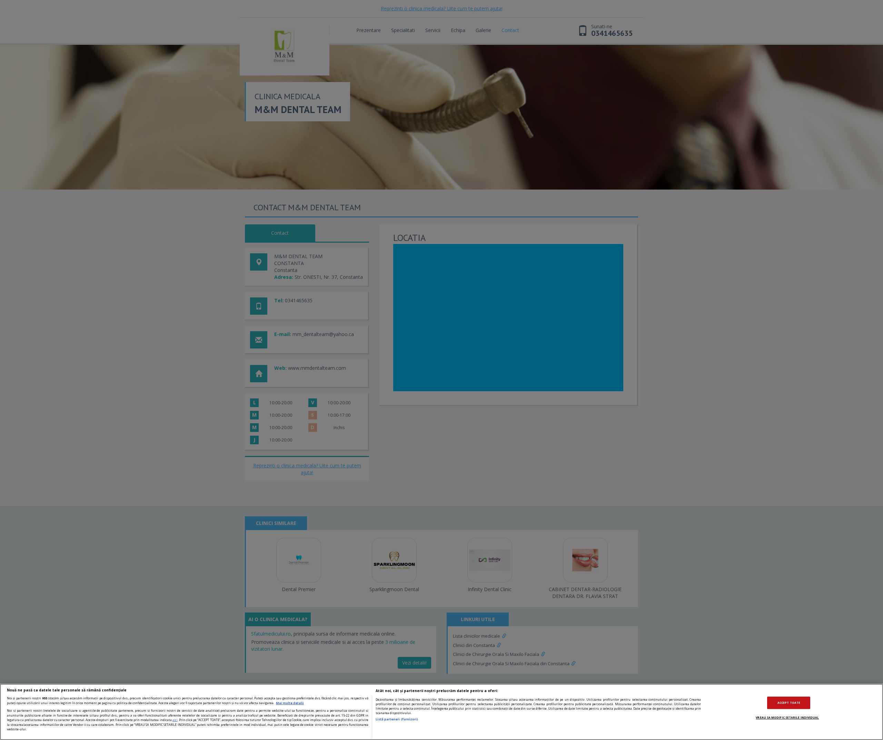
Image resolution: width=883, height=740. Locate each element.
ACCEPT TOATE (788, 703)
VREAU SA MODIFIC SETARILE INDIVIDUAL (787, 717)
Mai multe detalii (290, 703)
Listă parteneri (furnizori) (397, 719)
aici (175, 720)
